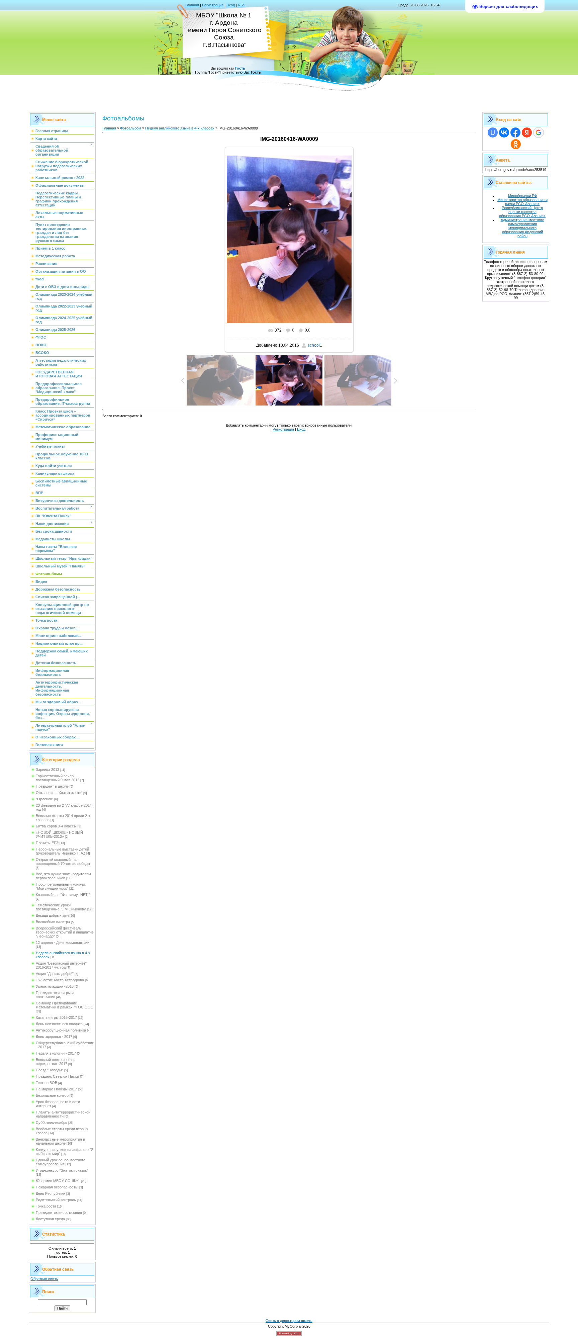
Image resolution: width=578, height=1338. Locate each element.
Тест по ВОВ (46, 1083)
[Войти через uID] (493, 132)
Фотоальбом (130, 128)
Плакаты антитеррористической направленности (63, 1114)
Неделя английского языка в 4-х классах (179, 128)
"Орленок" (44, 799)
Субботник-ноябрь (51, 1123)
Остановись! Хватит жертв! (59, 793)
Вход (230, 5)
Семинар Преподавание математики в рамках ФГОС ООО (65, 1005)
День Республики (50, 1193)
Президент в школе (52, 786)
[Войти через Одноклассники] (516, 144)
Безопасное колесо (52, 1095)
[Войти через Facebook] (515, 132)
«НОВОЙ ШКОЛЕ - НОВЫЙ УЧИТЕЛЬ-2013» (59, 834)
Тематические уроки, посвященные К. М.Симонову (61, 907)
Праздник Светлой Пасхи (57, 1076)
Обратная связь (44, 1279)
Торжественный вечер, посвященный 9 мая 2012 (57, 778)
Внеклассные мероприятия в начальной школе (60, 1141)
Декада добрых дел (52, 915)
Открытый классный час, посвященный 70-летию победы (63, 862)
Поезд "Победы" (49, 1070)
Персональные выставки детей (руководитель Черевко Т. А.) (62, 851)
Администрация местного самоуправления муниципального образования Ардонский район (522, 228)
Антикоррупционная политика (61, 1030)
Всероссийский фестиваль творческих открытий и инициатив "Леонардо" (65, 932)
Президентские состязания (59, 1213)
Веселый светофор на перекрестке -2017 (55, 1062)
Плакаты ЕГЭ (47, 843)
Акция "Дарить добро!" (55, 974)
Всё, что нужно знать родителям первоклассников (63, 876)
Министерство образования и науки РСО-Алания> (522, 202)
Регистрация (212, 5)
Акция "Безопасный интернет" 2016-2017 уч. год (61, 965)
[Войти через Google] (538, 132)
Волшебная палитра (53, 922)
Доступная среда (50, 1219)
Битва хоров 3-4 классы (56, 826)
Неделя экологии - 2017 (56, 1053)
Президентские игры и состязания (55, 995)
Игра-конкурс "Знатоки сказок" (62, 1170)
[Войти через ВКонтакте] (504, 132)
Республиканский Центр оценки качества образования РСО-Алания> (522, 212)
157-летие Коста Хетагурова (60, 980)
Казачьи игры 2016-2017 (56, 1017)
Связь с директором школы (289, 1321)
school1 (315, 345)
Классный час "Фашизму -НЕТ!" (63, 895)
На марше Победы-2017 (56, 1089)
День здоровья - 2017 (54, 1037)
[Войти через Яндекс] (527, 132)
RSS (241, 5)
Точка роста (46, 1206)
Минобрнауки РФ (522, 196)
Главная (192, 5)
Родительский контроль (56, 1200)
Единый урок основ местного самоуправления (60, 1162)
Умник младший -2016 (55, 986)
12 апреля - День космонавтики (62, 943)
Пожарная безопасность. (57, 1187)
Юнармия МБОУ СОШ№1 (58, 1181)
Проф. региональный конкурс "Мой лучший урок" (61, 886)
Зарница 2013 (47, 770)
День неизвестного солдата (59, 1024)
